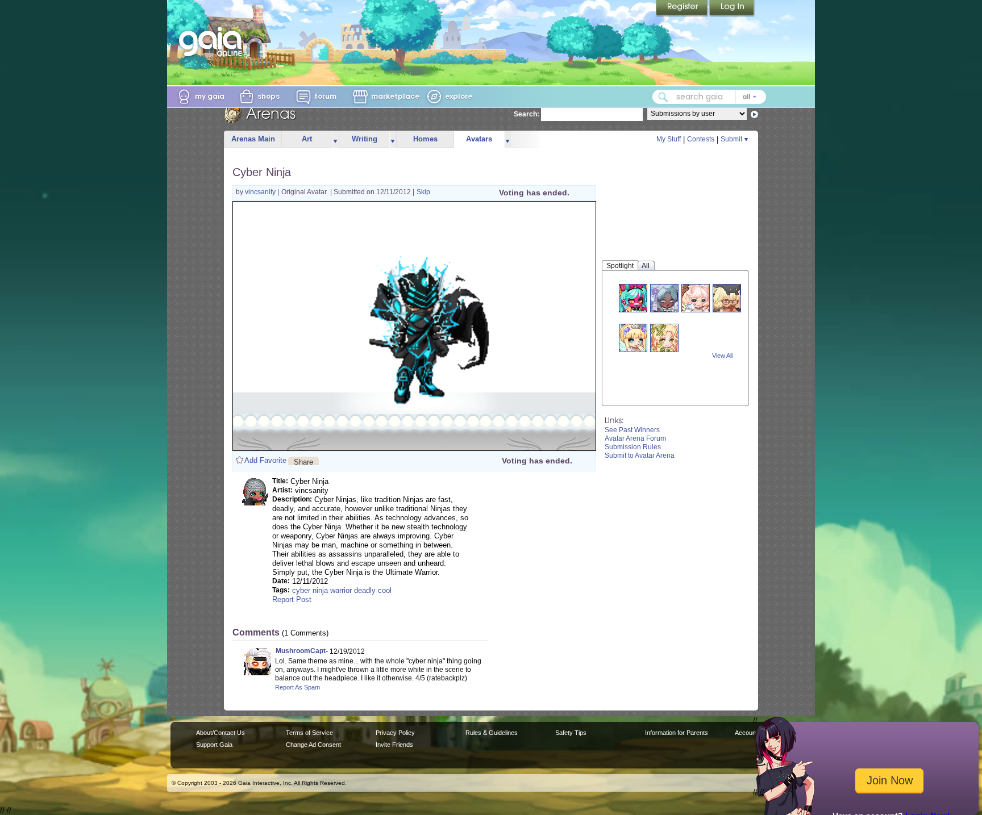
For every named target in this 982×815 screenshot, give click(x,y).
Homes (425, 139)
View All (722, 355)
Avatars (479, 139)
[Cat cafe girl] (726, 298)
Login (732, 8)
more (335, 139)
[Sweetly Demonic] (633, 298)
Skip (423, 192)
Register (682, 8)
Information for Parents (676, 732)
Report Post (291, 599)
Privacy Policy (395, 732)
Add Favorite (265, 460)
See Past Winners (632, 430)
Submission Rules (633, 447)
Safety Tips (570, 732)
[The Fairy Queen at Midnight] (633, 337)
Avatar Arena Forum (635, 438)
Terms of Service (309, 732)
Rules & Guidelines (491, 732)
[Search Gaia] (663, 97)
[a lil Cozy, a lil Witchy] (664, 298)
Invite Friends (394, 744)
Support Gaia (214, 744)
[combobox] (709, 97)
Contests (700, 139)
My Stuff (668, 139)
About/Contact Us (220, 732)
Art (307, 139)
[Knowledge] (695, 298)
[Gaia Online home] (213, 41)
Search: (526, 114)
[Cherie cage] (664, 337)
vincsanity (261, 192)
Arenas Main (253, 139)
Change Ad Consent (313, 744)
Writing (364, 139)
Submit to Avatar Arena (640, 455)
